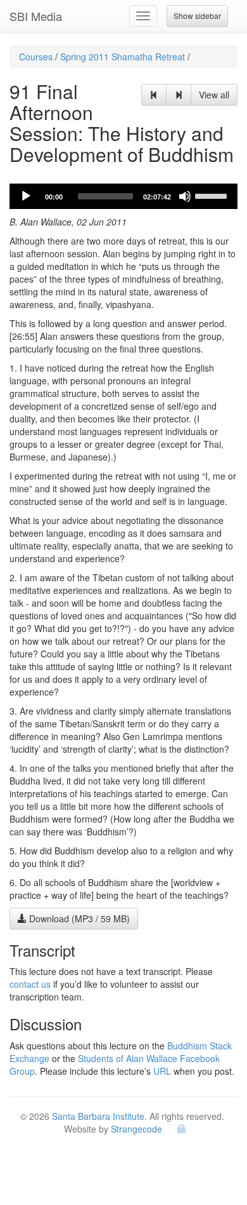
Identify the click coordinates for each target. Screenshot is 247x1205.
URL (162, 1071)
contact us (30, 984)
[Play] (26, 196)
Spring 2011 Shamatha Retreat (122, 56)
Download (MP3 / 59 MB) (78, 918)
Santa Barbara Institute (98, 1116)
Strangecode (136, 1128)
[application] (124, 196)
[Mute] (185, 196)
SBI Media (36, 16)
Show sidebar (197, 15)
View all (214, 94)
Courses (36, 56)
